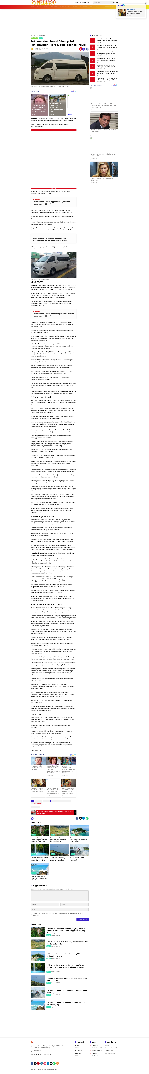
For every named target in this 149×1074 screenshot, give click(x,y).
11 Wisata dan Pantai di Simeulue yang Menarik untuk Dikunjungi (79, 858)
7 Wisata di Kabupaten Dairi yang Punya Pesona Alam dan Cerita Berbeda (59, 839)
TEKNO (77, 1048)
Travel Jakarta (37, 803)
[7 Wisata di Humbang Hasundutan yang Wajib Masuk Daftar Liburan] (59, 850)
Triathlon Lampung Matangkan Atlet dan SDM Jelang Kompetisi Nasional (107, 46)
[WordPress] (41, 1063)
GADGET (94, 1053)
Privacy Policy (109, 1050)
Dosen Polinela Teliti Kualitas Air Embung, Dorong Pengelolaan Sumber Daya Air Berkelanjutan (107, 53)
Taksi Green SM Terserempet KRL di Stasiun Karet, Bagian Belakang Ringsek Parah (107, 79)
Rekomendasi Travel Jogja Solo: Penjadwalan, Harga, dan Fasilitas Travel (52, 203)
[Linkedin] (48, 1063)
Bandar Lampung (97, 1050)
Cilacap (39, 801)
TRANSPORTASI (34, 38)
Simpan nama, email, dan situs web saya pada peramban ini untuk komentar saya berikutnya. (58, 914)
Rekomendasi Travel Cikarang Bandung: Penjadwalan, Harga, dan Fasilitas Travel (50, 239)
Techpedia (95, 1056)
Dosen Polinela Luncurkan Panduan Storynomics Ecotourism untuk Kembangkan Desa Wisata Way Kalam (107, 40)
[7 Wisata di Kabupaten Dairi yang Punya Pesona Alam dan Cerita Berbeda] (59, 830)
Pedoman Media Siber (111, 1048)
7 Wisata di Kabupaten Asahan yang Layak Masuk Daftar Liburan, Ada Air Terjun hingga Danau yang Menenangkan (39, 839)
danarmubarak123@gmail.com (43, 1054)
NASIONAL (78, 1053)
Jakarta (47, 801)
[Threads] (51, 1063)
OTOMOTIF (78, 1050)
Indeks (107, 1045)
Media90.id (37, 48)
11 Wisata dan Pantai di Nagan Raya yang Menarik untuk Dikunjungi (39, 878)
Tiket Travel (56, 801)
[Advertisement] (74, 21)
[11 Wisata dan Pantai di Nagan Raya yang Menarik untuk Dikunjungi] (40, 869)
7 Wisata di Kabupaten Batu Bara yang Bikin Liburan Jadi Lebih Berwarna (79, 839)
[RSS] (57, 1063)
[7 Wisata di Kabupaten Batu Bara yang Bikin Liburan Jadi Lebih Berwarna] (79, 830)
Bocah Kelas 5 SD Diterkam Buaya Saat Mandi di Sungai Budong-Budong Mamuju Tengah (107, 72)
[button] (113, 2)
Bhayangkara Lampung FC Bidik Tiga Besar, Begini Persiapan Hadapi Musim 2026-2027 (106, 59)
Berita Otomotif (97, 1048)
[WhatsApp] (87, 818)
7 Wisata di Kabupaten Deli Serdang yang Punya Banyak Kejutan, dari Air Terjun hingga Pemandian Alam (40, 859)
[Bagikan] (87, 49)
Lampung (95, 1045)
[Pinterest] (38, 1063)
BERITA (77, 1045)
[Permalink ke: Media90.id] (33, 49)
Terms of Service (110, 1053)
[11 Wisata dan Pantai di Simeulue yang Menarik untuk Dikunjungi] (79, 850)
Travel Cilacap (67, 801)
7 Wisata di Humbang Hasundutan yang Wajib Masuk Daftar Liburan (57, 858)
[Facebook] (77, 818)
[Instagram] (44, 1063)
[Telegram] (83, 818)
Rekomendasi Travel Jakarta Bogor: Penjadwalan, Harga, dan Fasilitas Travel (53, 315)
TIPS (76, 1056)
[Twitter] (80, 818)
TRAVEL (41, 38)
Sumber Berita (36, 807)
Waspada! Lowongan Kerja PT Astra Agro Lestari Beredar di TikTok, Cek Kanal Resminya (106, 66)
